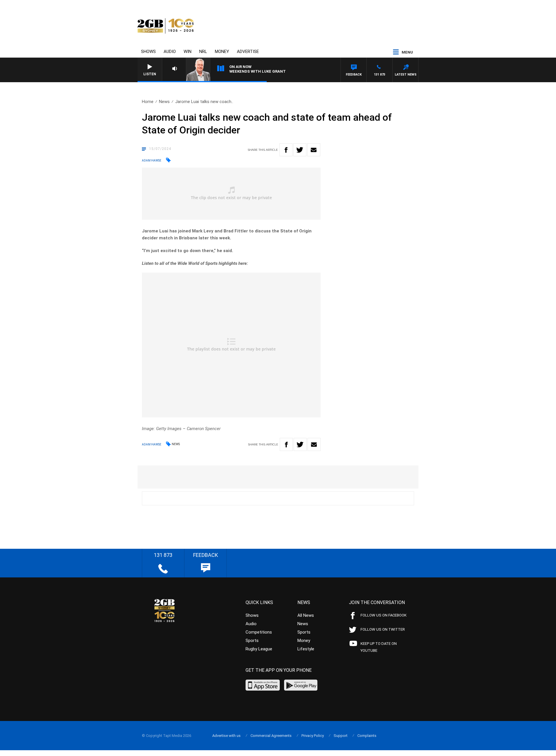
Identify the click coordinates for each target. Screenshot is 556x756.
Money (222, 51)
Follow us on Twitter (383, 629)
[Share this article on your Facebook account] (285, 149)
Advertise (248, 51)
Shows (148, 51)
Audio (170, 51)
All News (305, 615)
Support (341, 735)
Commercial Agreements (271, 735)
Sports (252, 640)
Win (187, 51)
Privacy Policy (312, 735)
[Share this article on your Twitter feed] (299, 149)
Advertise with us (226, 735)
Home (147, 101)
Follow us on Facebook (384, 615)
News (164, 101)
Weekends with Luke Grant (257, 71)
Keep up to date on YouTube (379, 647)
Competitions (259, 632)
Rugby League (259, 649)
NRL (203, 51)
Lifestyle (305, 649)
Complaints (366, 735)
